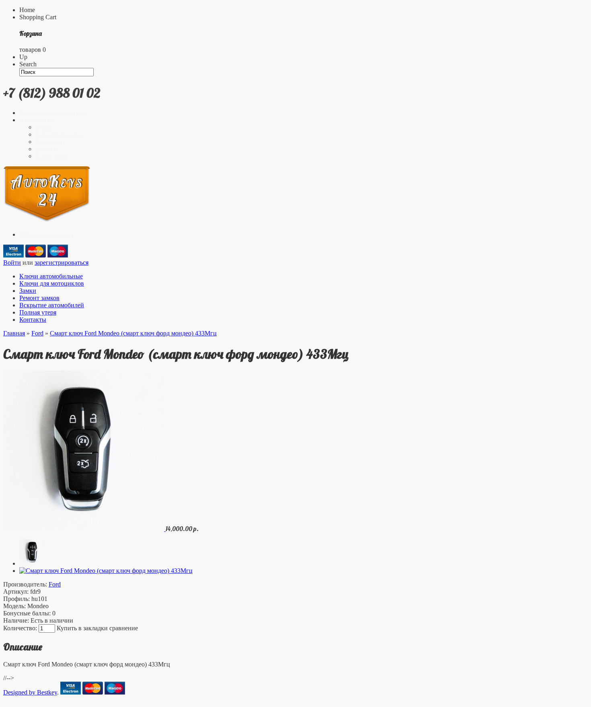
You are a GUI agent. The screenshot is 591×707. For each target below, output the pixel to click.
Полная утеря (37, 312)
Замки (27, 290)
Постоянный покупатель (53, 112)
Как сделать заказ (59, 134)
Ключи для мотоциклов (51, 283)
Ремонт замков (39, 297)
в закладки (93, 628)
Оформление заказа (46, 234)
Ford (37, 333)
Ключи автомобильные (51, 276)
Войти (12, 262)
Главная (14, 333)
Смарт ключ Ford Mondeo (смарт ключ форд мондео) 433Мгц (133, 333)
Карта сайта (51, 156)
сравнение (123, 628)
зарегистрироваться (61, 262)
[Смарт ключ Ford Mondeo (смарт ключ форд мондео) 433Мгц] (84, 528)
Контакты (48, 141)
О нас (43, 127)
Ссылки (46, 148)
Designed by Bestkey (30, 692)
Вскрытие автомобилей (51, 305)
